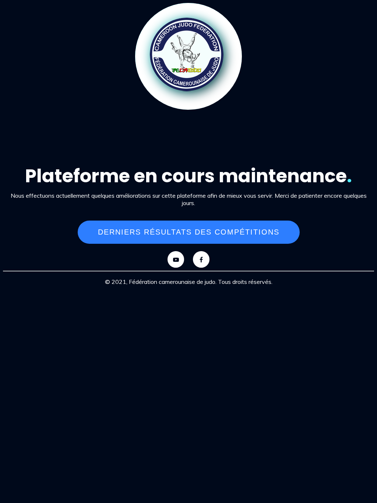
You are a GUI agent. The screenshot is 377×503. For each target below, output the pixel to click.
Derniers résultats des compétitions (188, 232)
